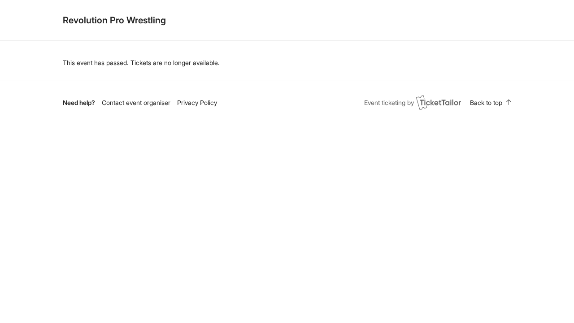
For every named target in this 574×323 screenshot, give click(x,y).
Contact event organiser (136, 102)
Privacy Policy (197, 102)
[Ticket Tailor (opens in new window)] (438, 102)
